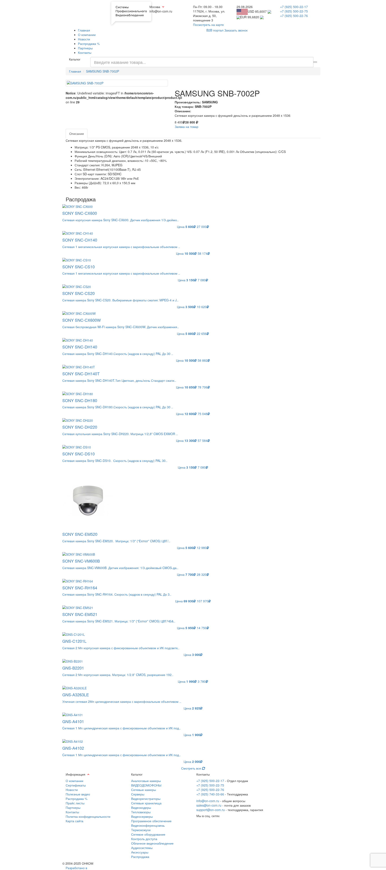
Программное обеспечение (151, 821)
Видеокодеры (141, 807)
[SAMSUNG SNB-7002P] (117, 83)
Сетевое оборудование (148, 834)
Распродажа (140, 856)
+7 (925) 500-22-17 (294, 6)
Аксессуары (139, 852)
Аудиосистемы (142, 847)
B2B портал (214, 30)
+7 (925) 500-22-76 (294, 15)
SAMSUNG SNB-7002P (102, 71)
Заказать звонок (236, 30)
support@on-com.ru (210, 809)
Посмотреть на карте (208, 24)
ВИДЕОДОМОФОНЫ (146, 785)
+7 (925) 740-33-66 (210, 794)
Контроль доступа (144, 839)
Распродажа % (89, 43)
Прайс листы (75, 803)
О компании (87, 34)
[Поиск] (315, 62)
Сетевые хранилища (146, 803)
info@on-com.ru (207, 801)
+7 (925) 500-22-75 (294, 11)
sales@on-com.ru (208, 805)
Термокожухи (141, 830)
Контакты (84, 52)
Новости (84, 39)
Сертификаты (76, 785)
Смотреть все (191, 768)
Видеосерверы (142, 816)
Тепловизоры (141, 812)
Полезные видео (78, 794)
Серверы (137, 794)
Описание (76, 133)
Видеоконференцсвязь (148, 825)
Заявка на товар (186, 126)
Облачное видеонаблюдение (152, 843)
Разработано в (76, 868)
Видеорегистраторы (145, 798)
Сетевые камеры (143, 789)
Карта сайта (74, 821)
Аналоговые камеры (146, 780)
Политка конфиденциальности (88, 816)
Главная (84, 30)
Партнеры (85, 48)
